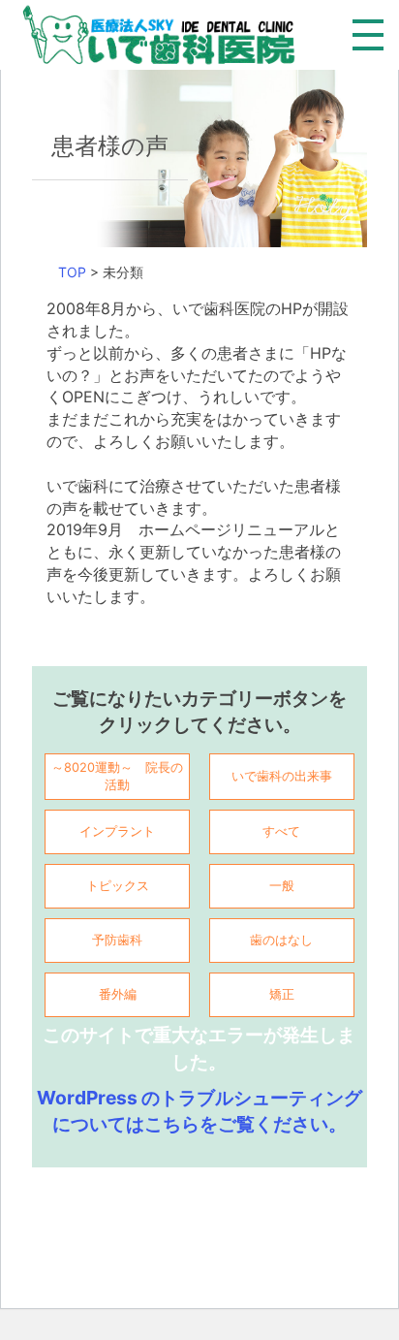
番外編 (118, 994)
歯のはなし (281, 940)
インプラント (117, 831)
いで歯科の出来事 (281, 776)
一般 (281, 885)
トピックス (117, 885)
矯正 (281, 994)
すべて (281, 831)
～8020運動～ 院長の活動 (117, 776)
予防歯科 (117, 940)
